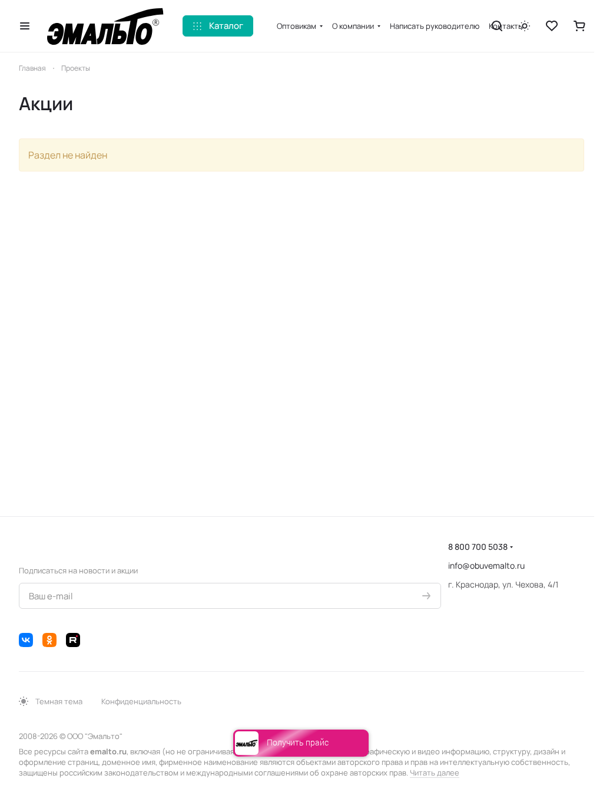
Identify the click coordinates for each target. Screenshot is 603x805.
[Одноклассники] (49, 640)
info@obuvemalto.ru (486, 565)
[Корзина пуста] (579, 26)
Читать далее (434, 772)
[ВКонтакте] (26, 640)
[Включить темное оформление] (525, 26)
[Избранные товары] (551, 26)
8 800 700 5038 (478, 546)
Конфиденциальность (141, 701)
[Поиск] (497, 26)
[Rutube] (73, 640)
